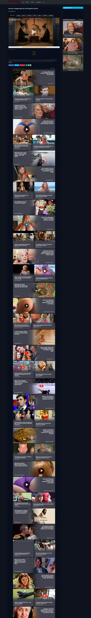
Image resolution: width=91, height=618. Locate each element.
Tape (35, 15)
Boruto (27, 2)
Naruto (32, 2)
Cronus (29, 15)
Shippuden (38, 2)
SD (43, 2)
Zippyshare (34, 54)
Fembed (50, 15)
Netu (40, 15)
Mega (24, 15)
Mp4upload (12, 15)
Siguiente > (44, 47)
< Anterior (24, 47)
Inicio (23, 2)
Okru (18, 15)
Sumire (45, 15)
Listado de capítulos (34, 47)
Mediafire (34, 51)
